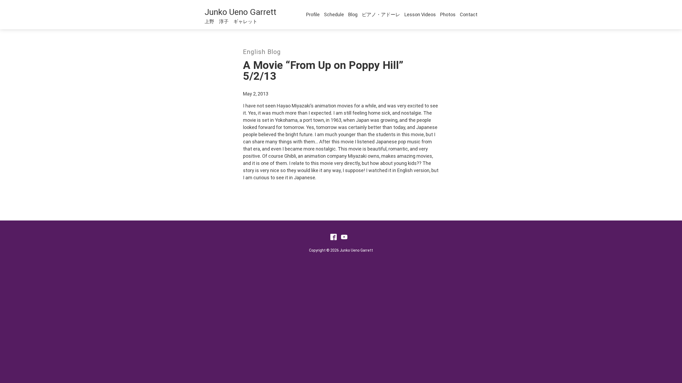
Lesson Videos (420, 14)
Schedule (334, 14)
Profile (313, 14)
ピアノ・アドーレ (381, 14)
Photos (448, 14)
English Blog (262, 52)
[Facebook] (333, 238)
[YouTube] (344, 238)
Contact (468, 14)
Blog (353, 14)
